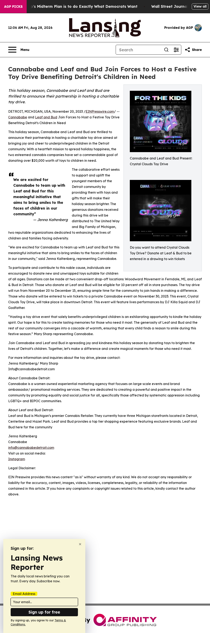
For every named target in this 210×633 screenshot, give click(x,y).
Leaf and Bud (46, 117)
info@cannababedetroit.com (31, 448)
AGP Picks (13, 6)
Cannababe (17, 117)
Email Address (24, 594)
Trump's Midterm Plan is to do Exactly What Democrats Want (79, 6)
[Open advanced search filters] (176, 49)
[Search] (166, 49)
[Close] (80, 544)
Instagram (16, 459)
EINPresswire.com (100, 111)
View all (200, 6)
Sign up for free (44, 612)
